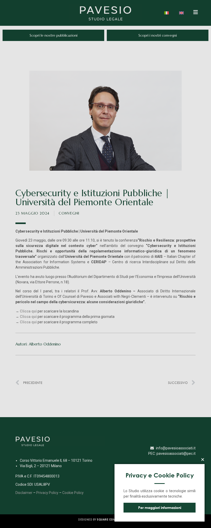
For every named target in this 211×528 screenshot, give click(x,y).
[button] (203, 459)
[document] (105, 264)
